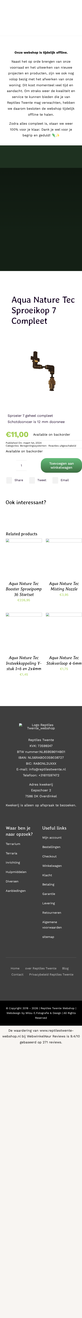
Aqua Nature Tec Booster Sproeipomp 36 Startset (24, 589)
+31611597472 (49, 775)
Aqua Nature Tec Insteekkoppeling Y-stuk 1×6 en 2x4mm (24, 663)
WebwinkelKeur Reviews (46, 1036)
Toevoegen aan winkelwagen (61, 465)
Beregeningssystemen (33, 445)
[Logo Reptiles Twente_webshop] (41, 725)
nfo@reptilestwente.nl (48, 769)
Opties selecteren (64, 554)
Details (14, 561)
